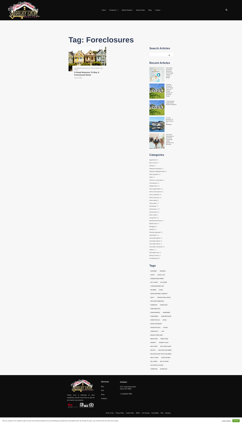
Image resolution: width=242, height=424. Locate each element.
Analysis (104, 398)
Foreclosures (153, 183)
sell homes (153, 361)
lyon (162, 331)
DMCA (138, 413)
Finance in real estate (155, 180)
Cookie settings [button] (226, 421)
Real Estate (152, 235)
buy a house (154, 282)
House (164, 320)
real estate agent (165, 346)
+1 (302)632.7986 (126, 394)
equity (152, 297)
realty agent (154, 357)
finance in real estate (163, 297)
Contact (157, 10)
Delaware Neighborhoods (157, 171)
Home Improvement (155, 191)
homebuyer (153, 304)
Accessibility (155, 413)
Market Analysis (127, 10)
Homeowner (153, 209)
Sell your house (154, 255)
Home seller (153, 203)
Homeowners (153, 212)
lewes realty (152, 215)
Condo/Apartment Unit (157, 286)
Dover (161, 289)
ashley (152, 274)
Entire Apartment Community (159, 293)
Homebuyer (152, 206)
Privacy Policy (120, 413)
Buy (102, 386)
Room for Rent (165, 357)
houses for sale (155, 327)
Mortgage (152, 226)
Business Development (157, 278)
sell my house (164, 361)
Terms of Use (110, 413)
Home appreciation (155, 189)
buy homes (164, 282)
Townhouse (153, 369)
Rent (102, 394)
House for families (156, 323)
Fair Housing (145, 413)
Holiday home (153, 186)
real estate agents (154, 238)
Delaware (153, 289)
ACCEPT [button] (236, 420)
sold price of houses (156, 365)
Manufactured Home (155, 220)
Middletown (154, 338)
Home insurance (154, 197)
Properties (112, 10)
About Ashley (140, 10)
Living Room (153, 218)
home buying (164, 304)
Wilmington (163, 369)
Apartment (153, 271)
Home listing (153, 200)
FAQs (151, 177)
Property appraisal (154, 232)
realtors (151, 249)
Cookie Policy (130, 413)
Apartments (152, 160)
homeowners (154, 316)
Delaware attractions (155, 168)
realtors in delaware (164, 350)
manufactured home (156, 335)
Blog (150, 10)
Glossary (168, 413)
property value (163, 342)
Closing (151, 165)
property (151, 229)
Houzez (165, 327)
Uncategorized (153, 258)
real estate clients (154, 244)
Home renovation (166, 316)
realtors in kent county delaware (160, 353)
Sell (102, 390)
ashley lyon (161, 274)
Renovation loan (154, 252)
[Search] (168, 54)
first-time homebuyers (157, 301)
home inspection (154, 194)
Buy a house (153, 162)
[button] (226, 9)
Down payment (153, 174)
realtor (152, 350)
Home (104, 10)
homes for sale (155, 320)
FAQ (162, 413)
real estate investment (156, 246)
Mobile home (153, 223)
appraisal (163, 271)
